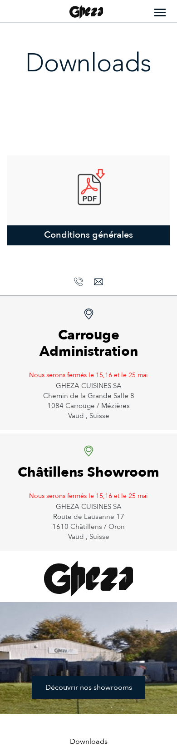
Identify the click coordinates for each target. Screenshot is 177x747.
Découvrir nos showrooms (88, 687)
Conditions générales (88, 235)
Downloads (89, 742)
